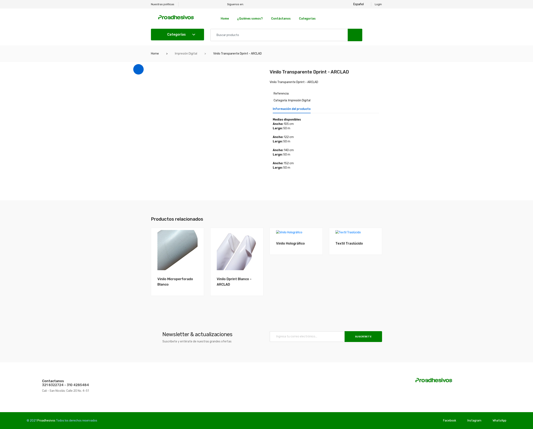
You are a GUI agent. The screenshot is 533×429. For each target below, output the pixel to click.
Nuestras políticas (162, 4)
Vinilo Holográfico (290, 243)
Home (225, 18)
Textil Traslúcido (349, 243)
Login (378, 4)
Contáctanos (281, 18)
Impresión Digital (186, 53)
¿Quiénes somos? (250, 18)
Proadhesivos (46, 420)
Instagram (474, 420)
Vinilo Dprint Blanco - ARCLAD (234, 281)
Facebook (449, 420)
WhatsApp (499, 420)
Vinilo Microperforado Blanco (175, 281)
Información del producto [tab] (292, 109)
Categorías (307, 18)
